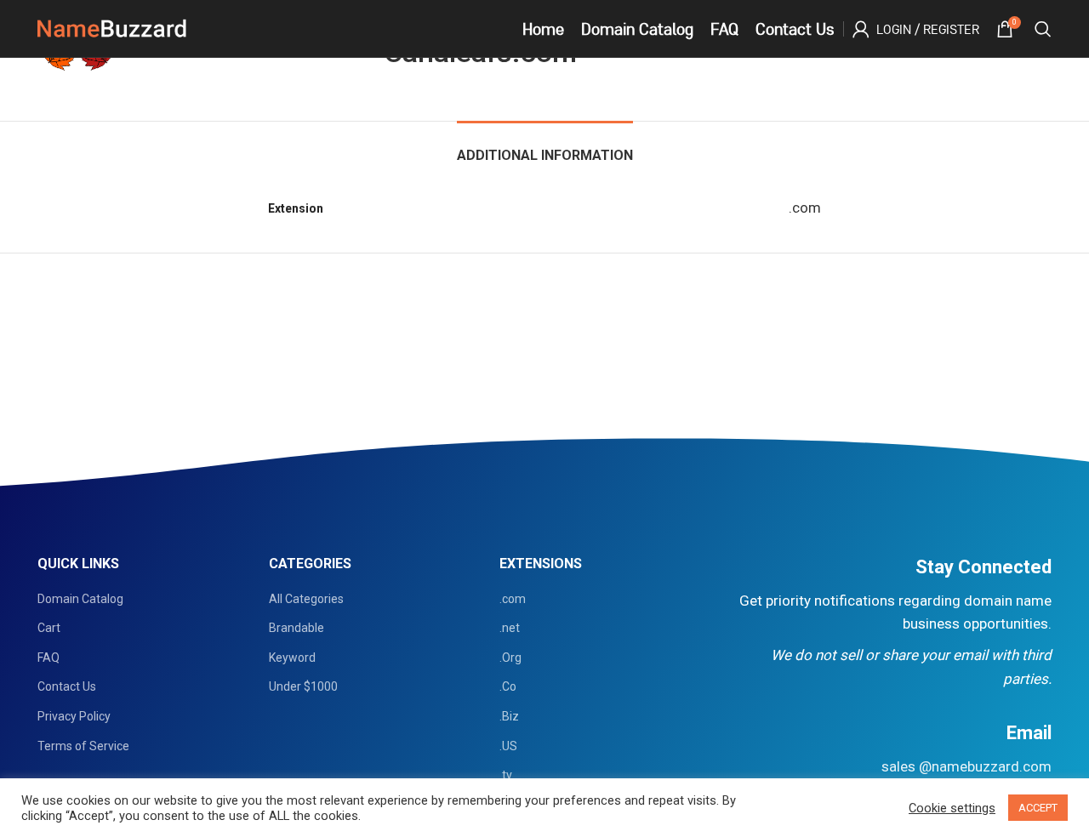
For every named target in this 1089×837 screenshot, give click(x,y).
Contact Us (66, 686)
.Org (510, 657)
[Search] (1043, 29)
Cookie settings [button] (952, 808)
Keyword (292, 657)
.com (512, 599)
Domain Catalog (80, 599)
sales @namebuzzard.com (966, 766)
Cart (48, 628)
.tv (505, 775)
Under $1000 (303, 686)
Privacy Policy (74, 716)
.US (508, 746)
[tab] (545, 147)
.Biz (509, 716)
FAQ (48, 657)
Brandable (296, 628)
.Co (507, 686)
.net (509, 628)
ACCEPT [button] (1038, 807)
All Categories (306, 599)
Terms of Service (83, 746)
